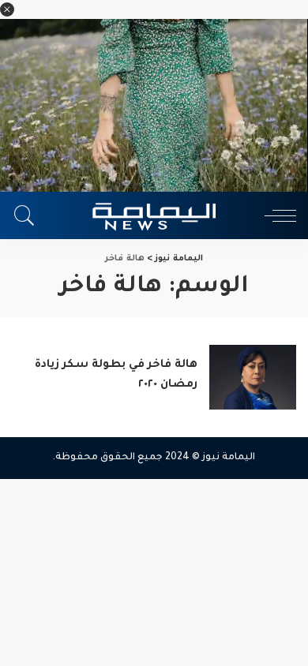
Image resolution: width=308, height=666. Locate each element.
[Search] (28, 215)
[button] (7, 9)
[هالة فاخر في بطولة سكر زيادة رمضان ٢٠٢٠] (252, 377)
